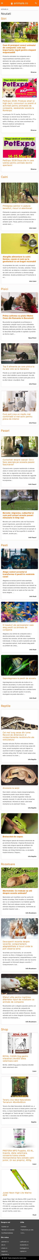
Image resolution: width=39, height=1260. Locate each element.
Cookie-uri (5, 1226)
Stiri (3, 18)
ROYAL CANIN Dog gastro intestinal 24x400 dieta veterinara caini (15, 1058)
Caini (4, 177)
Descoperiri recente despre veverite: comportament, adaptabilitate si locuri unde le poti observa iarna (18, 945)
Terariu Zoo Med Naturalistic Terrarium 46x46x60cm (17, 1101)
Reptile (5, 706)
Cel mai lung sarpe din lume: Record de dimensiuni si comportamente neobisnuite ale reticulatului (18, 736)
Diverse (33, 72)
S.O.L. (23, 1233)
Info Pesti (32, 596)
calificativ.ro (24, 1241)
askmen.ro (5, 1241)
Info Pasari (32, 484)
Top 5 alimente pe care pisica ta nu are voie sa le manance (18, 367)
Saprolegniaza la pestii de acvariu (19, 678)
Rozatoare (8, 864)
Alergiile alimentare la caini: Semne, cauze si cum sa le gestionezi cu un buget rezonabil (19, 259)
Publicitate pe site (27, 1230)
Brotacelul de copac (13, 836)
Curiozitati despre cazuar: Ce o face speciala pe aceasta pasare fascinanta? (18, 462)
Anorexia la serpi (11, 788)
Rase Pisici (32, 338)
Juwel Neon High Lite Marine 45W (17, 1194)
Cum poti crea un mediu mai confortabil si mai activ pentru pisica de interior (17, 416)
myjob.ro (4, 1251)
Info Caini (32, 228)
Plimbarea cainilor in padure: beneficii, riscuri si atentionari (17, 207)
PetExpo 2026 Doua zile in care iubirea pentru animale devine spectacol (18, 162)
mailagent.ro (24, 1248)
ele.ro (3, 1245)
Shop (4, 1029)
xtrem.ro (4, 1248)
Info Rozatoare (31, 913)
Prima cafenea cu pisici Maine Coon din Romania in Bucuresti (18, 317)
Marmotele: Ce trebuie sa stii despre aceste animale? (17, 892)
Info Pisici (32, 384)
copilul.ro (23, 1251)
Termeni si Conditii (7, 1230)
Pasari (5, 430)
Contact (23, 1226)
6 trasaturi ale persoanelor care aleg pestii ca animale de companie (18, 627)
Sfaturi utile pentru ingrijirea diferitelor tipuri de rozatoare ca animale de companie (18, 999)
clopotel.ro (5, 1254)
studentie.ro (24, 1245)
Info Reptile (32, 759)
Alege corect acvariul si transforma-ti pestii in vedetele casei (19, 574)
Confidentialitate (7, 1233)
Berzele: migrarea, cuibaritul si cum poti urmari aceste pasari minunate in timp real (18, 515)
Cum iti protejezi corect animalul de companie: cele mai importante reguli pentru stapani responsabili (19, 49)
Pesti (4, 545)
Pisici (4, 289)
